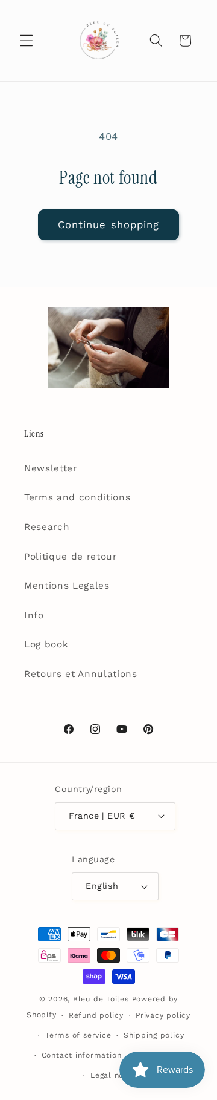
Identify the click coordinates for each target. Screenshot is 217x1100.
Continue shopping (109, 225)
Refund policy (96, 1015)
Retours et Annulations (80, 674)
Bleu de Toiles (101, 999)
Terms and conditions (77, 497)
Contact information (82, 1055)
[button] (26, 40)
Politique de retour (70, 556)
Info (34, 615)
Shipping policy (154, 1035)
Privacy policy (163, 1015)
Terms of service (78, 1035)
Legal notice (114, 1075)
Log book (46, 644)
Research (46, 527)
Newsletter (50, 468)
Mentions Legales (67, 585)
